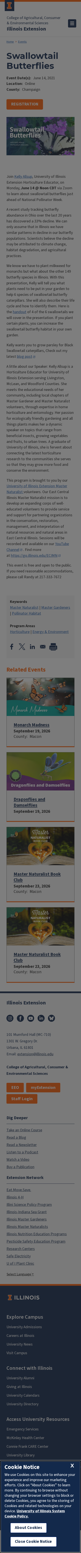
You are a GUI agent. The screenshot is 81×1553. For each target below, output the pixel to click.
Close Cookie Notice (33, 1542)
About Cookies (28, 1528)
